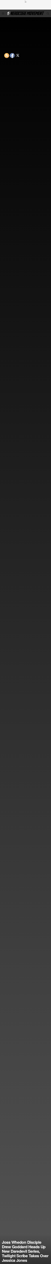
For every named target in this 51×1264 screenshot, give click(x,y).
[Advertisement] (25, 6)
